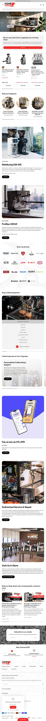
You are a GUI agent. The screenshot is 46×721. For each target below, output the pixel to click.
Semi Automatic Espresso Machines (23, 112)
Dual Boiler (23, 329)
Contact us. (34, 656)
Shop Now (10, 26)
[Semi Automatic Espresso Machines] (23, 103)
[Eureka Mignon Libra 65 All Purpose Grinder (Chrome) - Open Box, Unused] (23, 58)
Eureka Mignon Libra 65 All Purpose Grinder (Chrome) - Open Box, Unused (23, 71)
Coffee (23, 666)
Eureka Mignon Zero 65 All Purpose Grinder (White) (8, 70)
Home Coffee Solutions (9, 716)
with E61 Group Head (23, 339)
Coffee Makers (32, 666)
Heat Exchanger (23, 332)
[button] (44, 5)
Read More (6, 452)
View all (3, 589)
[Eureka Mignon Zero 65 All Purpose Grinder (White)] (8, 58)
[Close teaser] (28, 717)
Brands (41, 666)
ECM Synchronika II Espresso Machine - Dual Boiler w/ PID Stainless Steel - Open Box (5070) (37, 72)
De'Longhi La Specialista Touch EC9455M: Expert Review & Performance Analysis (32, 605)
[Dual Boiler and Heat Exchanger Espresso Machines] (37, 103)
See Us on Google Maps (8, 576)
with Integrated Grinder (23, 334)
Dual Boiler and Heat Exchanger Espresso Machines (37, 113)
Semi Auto (23, 327)
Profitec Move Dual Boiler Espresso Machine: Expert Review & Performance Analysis (12, 605)
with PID (23, 337)
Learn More (6, 519)
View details (8, 85)
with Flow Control (23, 342)
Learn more (28, 1)
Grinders (16, 666)
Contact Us (8, 378)
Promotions (13, 669)
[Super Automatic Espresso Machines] (8, 103)
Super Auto (23, 324)
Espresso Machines (6, 666)
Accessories (4, 669)
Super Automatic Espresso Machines (8, 112)
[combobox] (23, 9)
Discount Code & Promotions (8, 677)
